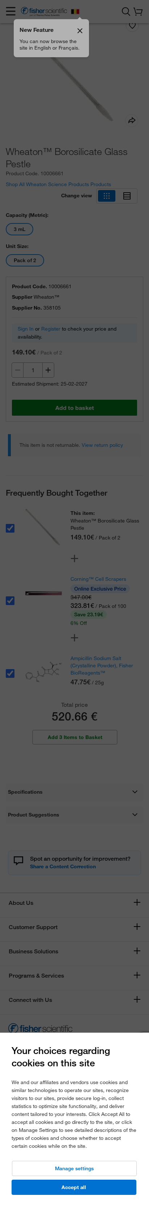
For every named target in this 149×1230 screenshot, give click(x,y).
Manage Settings (74, 1168)
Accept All (73, 1187)
